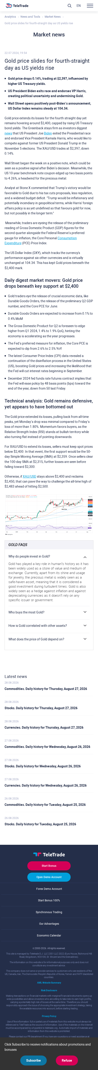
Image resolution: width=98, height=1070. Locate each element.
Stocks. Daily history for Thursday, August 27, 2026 (41, 708)
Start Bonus (49, 865)
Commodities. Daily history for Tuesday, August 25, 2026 (45, 805)
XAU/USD (29, 476)
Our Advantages (49, 923)
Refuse (67, 1060)
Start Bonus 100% (49, 900)
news (8, 133)
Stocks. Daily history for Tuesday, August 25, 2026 (40, 824)
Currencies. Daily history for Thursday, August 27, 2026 (44, 727)
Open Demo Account (49, 877)
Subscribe (33, 1060)
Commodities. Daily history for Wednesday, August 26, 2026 (47, 747)
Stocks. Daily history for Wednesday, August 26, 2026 (43, 766)
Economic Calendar (49, 935)
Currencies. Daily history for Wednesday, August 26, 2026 (46, 785)
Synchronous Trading (49, 912)
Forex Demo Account (49, 888)
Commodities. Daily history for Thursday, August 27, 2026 (46, 689)
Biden (48, 133)
